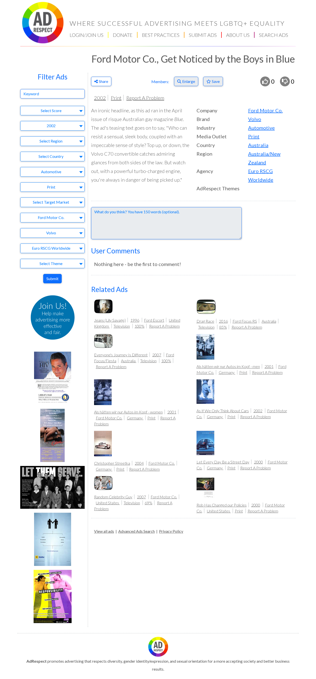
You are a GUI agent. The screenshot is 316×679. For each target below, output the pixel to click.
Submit (52, 278)
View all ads (104, 531)
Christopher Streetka (112, 463)
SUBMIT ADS (203, 35)
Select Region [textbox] (51, 141)
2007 (156, 354)
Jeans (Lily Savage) (110, 320)
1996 (134, 320)
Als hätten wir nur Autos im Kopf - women (128, 412)
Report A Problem (145, 98)
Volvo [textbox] (51, 232)
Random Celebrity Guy (113, 496)
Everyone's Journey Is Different (121, 354)
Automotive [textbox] (51, 171)
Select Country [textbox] (51, 156)
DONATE (123, 35)
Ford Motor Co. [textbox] (51, 217)
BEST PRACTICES (160, 35)
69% (148, 502)
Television (122, 326)
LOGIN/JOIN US (86, 35)
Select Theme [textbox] (51, 263)
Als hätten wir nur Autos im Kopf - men (228, 366)
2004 (139, 463)
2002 (100, 98)
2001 (269, 366)
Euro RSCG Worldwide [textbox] (51, 248)
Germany (227, 372)
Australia (258, 145)
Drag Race (205, 321)
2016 (223, 321)
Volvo (254, 119)
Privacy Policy (171, 531)
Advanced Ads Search (136, 531)
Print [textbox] (51, 187)
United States (108, 502)
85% (223, 327)
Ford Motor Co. (265, 110)
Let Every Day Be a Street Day (223, 462)
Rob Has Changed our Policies (222, 505)
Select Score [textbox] (51, 110)
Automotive (261, 128)
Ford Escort (154, 320)
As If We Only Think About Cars (223, 410)
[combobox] (52, 111)
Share (103, 81)
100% (139, 326)
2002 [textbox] (51, 125)
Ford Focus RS (245, 321)
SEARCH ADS (273, 35)
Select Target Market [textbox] (51, 202)
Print (116, 98)
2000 (258, 462)
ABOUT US (238, 35)
